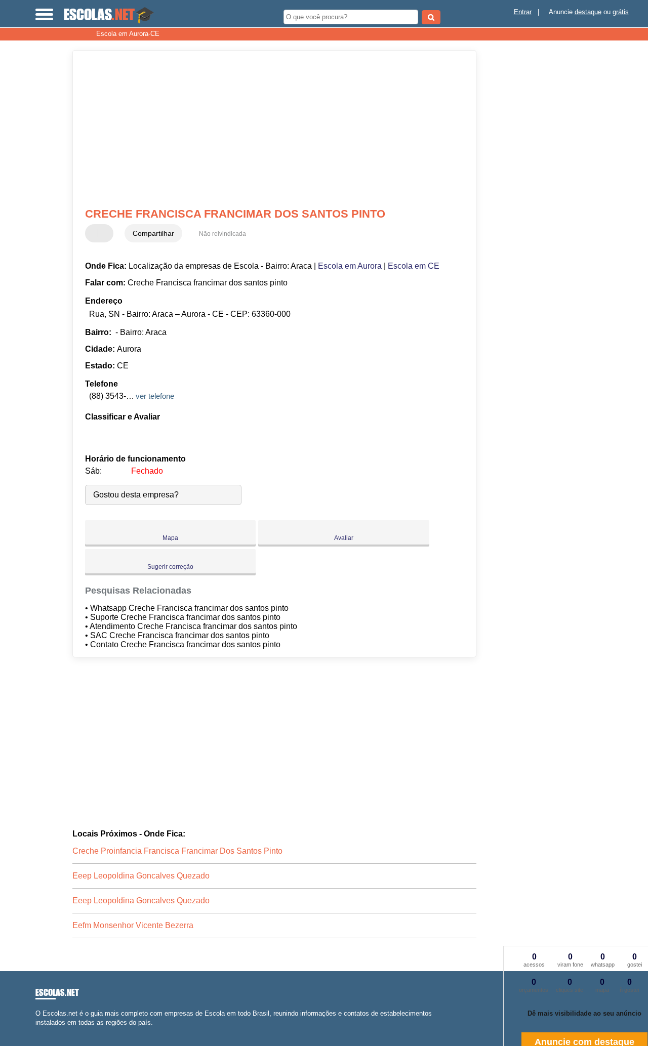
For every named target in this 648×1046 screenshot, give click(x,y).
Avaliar (343, 537)
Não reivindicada (222, 233)
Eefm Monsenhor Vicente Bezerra (132, 925)
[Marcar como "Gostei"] (94, 233)
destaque (588, 12)
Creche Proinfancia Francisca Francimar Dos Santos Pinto (177, 851)
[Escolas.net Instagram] (47, 1031)
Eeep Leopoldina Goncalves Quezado (141, 875)
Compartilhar (153, 233)
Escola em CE (413, 266)
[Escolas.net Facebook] (37, 1031)
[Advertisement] (267, 129)
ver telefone (155, 396)
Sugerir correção (170, 566)
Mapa (170, 537)
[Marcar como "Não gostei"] (106, 233)
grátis (621, 12)
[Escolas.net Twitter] (42, 1031)
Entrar (523, 12)
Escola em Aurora (350, 266)
